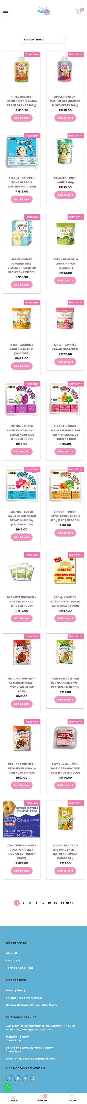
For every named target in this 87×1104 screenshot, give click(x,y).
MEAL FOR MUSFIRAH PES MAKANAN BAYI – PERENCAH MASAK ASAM (21, 685)
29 (49, 902)
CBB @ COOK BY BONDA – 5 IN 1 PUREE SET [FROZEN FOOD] (65, 601)
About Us (12, 953)
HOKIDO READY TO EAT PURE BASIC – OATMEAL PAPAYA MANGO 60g (65, 852)
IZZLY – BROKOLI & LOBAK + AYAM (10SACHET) (65, 263)
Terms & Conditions (20, 967)
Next (69, 903)
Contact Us (13, 960)
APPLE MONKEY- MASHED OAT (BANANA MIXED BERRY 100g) (65, 101)
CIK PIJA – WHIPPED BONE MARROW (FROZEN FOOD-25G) (22, 182)
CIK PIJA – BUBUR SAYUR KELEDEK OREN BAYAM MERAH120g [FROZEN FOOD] (65, 432)
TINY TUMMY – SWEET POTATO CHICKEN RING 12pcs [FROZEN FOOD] (21, 852)
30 (55, 902)
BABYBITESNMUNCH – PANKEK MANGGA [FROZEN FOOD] (21, 601)
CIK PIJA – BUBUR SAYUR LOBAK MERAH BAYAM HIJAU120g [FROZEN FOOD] (21, 518)
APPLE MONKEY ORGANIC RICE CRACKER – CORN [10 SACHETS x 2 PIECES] (22, 266)
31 (62, 902)
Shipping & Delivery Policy (24, 997)
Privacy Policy (16, 990)
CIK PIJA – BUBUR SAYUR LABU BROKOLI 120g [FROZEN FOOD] (65, 516)
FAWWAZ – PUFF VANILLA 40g (65, 180)
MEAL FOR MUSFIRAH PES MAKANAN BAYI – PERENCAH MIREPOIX (65, 683)
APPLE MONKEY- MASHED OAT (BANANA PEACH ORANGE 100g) (21, 101)
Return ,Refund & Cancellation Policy (32, 1005)
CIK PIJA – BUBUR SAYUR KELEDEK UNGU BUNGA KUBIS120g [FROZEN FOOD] (21, 432)
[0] (78, 11)
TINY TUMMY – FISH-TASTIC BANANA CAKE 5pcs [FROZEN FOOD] (65, 768)
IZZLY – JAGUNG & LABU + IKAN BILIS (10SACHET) (22, 349)
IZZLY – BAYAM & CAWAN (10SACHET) (65, 347)
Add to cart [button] (22, 117)
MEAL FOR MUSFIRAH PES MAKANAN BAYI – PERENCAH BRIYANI (21, 768)
